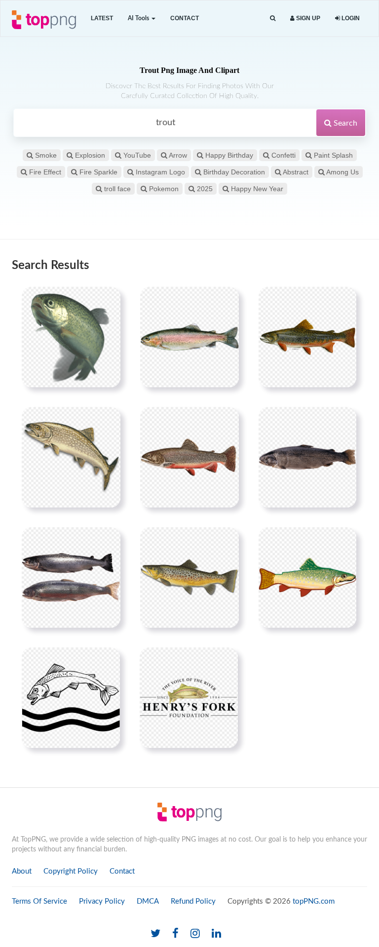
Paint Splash (332, 155)
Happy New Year (256, 189)
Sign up (307, 18)
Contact (184, 18)
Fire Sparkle (97, 172)
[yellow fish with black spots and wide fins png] (189, 577)
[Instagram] (195, 934)
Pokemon (163, 189)
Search (344, 123)
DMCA (148, 901)
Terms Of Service (39, 901)
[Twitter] (155, 934)
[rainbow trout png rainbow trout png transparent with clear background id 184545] (189, 337)
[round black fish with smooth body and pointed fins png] (307, 457)
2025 (204, 189)
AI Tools (139, 18)
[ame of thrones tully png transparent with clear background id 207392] (71, 697)
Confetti (282, 155)
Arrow (177, 155)
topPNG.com (314, 901)
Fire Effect (44, 172)
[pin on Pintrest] (107, 300)
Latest (102, 18)
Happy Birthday (228, 155)
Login (350, 18)
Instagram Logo (159, 172)
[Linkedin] (216, 934)
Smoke (45, 155)
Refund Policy (193, 901)
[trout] (71, 337)
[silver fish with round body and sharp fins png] (71, 577)
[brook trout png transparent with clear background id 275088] (189, 457)
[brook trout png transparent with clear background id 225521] (307, 337)
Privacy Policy (102, 901)
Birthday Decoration (233, 172)
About (22, 871)
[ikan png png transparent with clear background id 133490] (307, 577)
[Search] (273, 18)
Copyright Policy (70, 871)
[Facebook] (175, 934)
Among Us (342, 172)
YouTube (136, 155)
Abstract (294, 172)
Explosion (89, 155)
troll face (116, 189)
